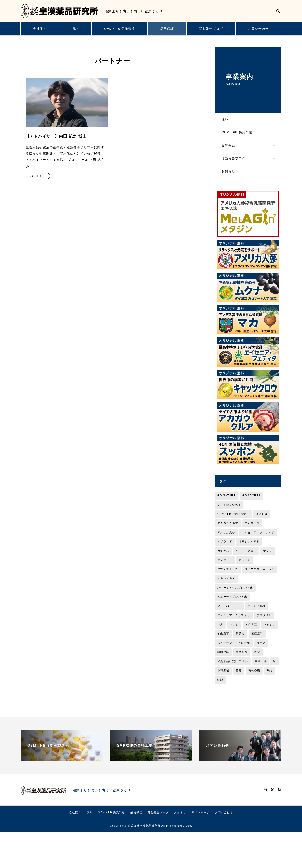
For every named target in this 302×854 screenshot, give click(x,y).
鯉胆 (220, 679)
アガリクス (252, 523)
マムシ (234, 624)
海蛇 (257, 652)
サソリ (267, 550)
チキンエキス (226, 578)
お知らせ (228, 171)
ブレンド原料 (257, 606)
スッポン (245, 560)
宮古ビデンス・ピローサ (233, 642)
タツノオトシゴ (227, 569)
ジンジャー (224, 560)
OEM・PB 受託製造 (119, 28)
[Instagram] (265, 789)
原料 (75, 28)
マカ (220, 624)
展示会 (261, 642)
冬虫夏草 (223, 633)
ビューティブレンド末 (232, 596)
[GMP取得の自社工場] (151, 759)
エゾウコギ (224, 541)
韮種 (239, 670)
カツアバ (223, 550)
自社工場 (261, 661)
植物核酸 (242, 652)
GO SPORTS (251, 495)
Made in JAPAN (228, 504)
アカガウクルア (227, 523)
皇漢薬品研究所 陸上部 (232, 661)
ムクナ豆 (251, 624)
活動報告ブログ (211, 28)
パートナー (37, 176)
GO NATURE (226, 495)
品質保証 (167, 28)
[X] (272, 789)
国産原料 (257, 633)
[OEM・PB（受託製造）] (62, 759)
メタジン (270, 624)
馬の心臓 (254, 670)
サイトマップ (201, 812)
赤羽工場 (223, 670)
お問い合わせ (258, 28)
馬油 (270, 670)
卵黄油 (240, 633)
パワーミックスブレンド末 (235, 587)
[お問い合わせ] (240, 759)
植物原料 (223, 652)
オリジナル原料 (249, 541)
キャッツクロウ (246, 550)
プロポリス (264, 615)
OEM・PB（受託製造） (233, 513)
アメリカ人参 (226, 532)
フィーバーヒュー (229, 606)
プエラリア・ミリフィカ (233, 615)
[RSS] (279, 789)
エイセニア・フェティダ (258, 532)
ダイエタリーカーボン (259, 569)
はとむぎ (262, 513)
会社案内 (40, 28)
